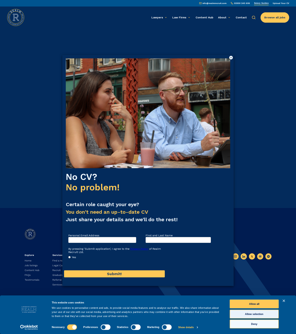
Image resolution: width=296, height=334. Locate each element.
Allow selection (254, 314)
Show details (186, 327)
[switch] (105, 327)
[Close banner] (284, 301)
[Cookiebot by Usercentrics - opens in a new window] (29, 327)
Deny (254, 324)
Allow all (254, 303)
